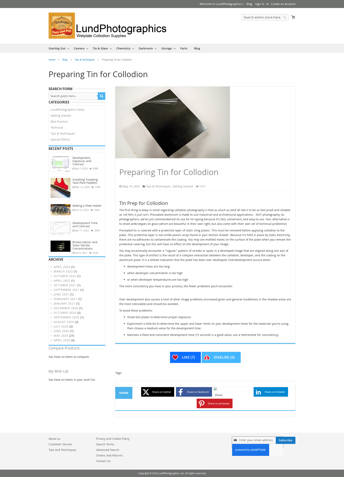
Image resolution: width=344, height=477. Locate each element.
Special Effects (60, 139)
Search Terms (105, 444)
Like (188, 357)
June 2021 (61, 294)
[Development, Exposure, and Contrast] (60, 164)
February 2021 (65, 299)
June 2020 (61, 331)
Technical (57, 127)
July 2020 (61, 326)
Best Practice (59, 121)
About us (55, 439)
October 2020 (65, 313)
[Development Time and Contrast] (60, 227)
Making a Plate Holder (87, 206)
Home (52, 59)
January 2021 (64, 303)
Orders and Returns (109, 455)
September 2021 (66, 290)
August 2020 (64, 322)
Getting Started (183, 186)
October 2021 (65, 285)
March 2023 (63, 271)
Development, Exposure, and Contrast (81, 161)
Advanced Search (107, 450)
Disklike (224, 357)
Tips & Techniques (85, 59)
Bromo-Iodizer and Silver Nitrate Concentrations (84, 245)
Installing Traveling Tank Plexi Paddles (85, 181)
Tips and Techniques (62, 450)
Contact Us (103, 461)
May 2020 (61, 335)
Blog (249, 4)
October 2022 (65, 276)
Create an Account (283, 4)
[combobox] (265, 17)
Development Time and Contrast (85, 224)
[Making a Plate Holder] (60, 209)
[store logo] (110, 26)
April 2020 (62, 340)
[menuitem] (57, 48)
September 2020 (66, 317)
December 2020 (66, 308)
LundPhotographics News (68, 109)
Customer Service (60, 444)
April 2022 (62, 280)
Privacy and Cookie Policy (112, 439)
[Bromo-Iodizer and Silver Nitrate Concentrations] (60, 246)
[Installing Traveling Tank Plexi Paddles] (60, 188)
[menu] (172, 48)
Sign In (259, 4)
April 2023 (62, 267)
